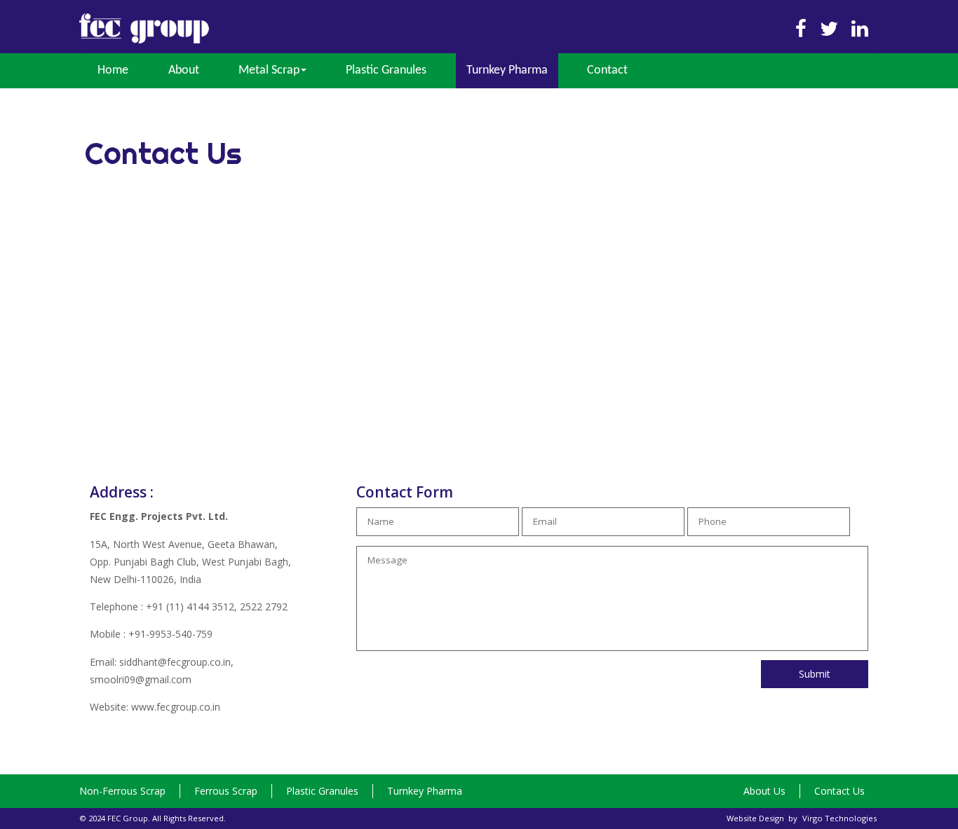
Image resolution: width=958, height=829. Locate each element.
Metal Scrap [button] (268, 70)
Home (112, 70)
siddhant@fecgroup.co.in (175, 662)
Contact (607, 70)
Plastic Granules (386, 70)
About (183, 70)
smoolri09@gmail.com (140, 679)
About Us (764, 790)
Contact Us (839, 790)
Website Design (755, 818)
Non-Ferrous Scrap (122, 790)
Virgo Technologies (839, 818)
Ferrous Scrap (225, 790)
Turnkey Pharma (507, 70)
